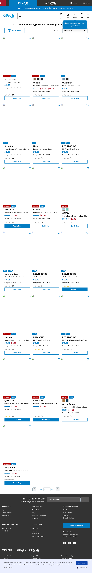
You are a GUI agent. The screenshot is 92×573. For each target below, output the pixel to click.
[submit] (85, 499)
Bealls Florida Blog (38, 536)
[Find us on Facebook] (64, 543)
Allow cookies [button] (81, 563)
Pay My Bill (5, 531)
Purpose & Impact (36, 556)
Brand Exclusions (68, 518)
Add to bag (21, 226)
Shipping (35, 518)
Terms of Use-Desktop (67, 556)
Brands (65, 515)
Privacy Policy (8, 567)
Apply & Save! (6, 528)
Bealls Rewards (7, 515)
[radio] (34, 79)
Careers (34, 531)
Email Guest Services (76, 526)
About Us (35, 528)
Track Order (36, 510)
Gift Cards (66, 510)
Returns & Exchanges (39, 515)
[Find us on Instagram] (69, 543)
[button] (82, 567)
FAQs (34, 513)
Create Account (6, 513)
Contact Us (35, 534)
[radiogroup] (38, 79)
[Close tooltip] (85, 22)
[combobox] (36, 16)
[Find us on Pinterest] (74, 543)
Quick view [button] (21, 98)
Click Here (59, 8)
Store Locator (67, 513)
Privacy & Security (6, 556)
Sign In (4, 510)
